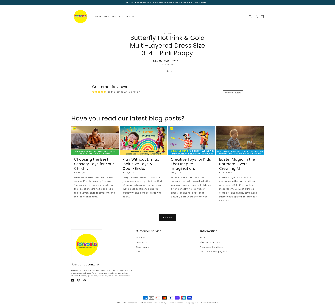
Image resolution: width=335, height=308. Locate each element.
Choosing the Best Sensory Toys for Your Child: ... (94, 164)
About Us (140, 237)
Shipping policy (192, 303)
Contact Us (141, 242)
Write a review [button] (233, 92)
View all (167, 217)
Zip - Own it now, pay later (213, 251)
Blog (138, 251)
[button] (117, 16)
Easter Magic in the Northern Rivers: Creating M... (237, 164)
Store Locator (143, 247)
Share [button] (169, 71)
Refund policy (146, 303)
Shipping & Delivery (210, 242)
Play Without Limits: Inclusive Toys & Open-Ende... (140, 164)
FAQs (202, 237)
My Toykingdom (130, 303)
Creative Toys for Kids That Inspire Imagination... (191, 164)
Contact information (210, 303)
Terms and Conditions (211, 247)
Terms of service (176, 303)
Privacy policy (160, 303)
